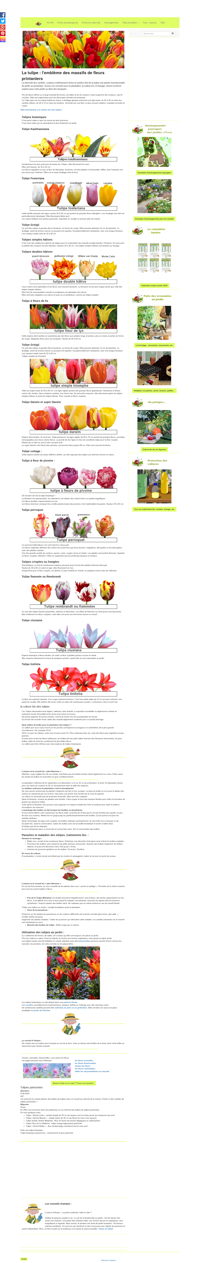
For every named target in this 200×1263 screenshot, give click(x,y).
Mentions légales (108, 1260)
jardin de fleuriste (42, 1010)
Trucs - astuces (150, 22)
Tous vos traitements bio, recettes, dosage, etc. (154, 509)
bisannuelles (84, 941)
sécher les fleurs (82, 1066)
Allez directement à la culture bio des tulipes (41, 110)
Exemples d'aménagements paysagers (154, 173)
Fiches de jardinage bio (67, 22)
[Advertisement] (96, 6)
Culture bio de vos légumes (154, 449)
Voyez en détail (106, 1229)
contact (24, 1259)
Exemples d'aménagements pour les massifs (154, 219)
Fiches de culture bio (91, 22)
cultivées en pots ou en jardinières (71, 1008)
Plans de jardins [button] (130, 22)
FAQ (163, 22)
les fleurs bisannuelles (85, 1063)
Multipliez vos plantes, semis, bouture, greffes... (154, 391)
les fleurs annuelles (84, 1060)
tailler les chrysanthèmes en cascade (92, 1071)
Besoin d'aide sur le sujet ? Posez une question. (73, 1083)
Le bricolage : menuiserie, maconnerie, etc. (154, 345)
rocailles (29, 1005)
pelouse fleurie (70, 1002)
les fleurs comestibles (85, 1069)
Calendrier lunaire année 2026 (154, 285)
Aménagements (111, 22)
